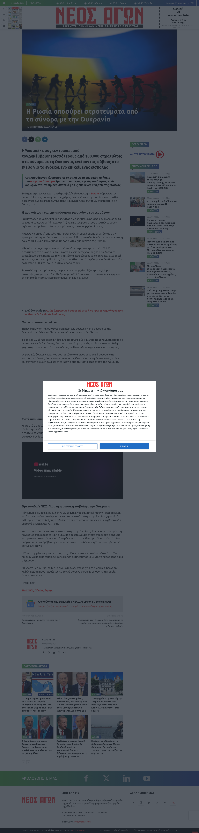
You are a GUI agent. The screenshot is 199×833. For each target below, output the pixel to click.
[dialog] (99, 416)
